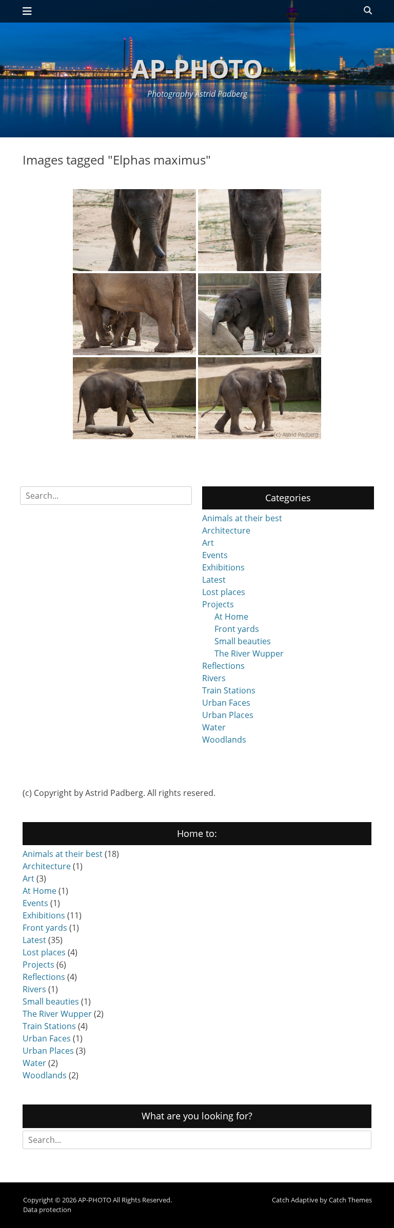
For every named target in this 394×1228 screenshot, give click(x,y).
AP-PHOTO (197, 68)
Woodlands (224, 739)
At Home (231, 616)
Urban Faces (226, 702)
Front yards (236, 629)
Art (208, 542)
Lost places (223, 592)
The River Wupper (249, 653)
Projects (218, 604)
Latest (214, 579)
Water (214, 727)
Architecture (226, 530)
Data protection (47, 1209)
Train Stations (228, 690)
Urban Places (227, 715)
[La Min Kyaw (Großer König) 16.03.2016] (134, 230)
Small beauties (242, 641)
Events (215, 555)
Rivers (214, 678)
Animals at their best (242, 518)
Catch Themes (350, 1199)
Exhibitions (223, 567)
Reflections (223, 665)
